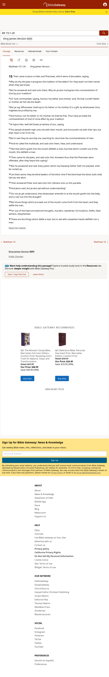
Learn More (38, 274)
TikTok (38, 639)
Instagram (40, 631)
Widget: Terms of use (45, 567)
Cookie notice (41, 559)
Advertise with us (43, 541)
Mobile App (40, 501)
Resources (19, 51)
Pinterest (39, 635)
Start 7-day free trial (17, 274)
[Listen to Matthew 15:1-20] (41, 60)
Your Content (52, 51)
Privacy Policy (57, 472)
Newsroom (40, 512)
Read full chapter (17, 227)
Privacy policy (42, 548)
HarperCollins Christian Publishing (52, 592)
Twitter (38, 643)
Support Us (40, 516)
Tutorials (39, 533)
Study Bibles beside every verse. (54, 11)
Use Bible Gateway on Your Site (50, 537)
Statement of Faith (44, 497)
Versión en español (44, 660)
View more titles (54, 389)
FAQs (37, 530)
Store (37, 505)
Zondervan (40, 610)
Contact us (40, 545)
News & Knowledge (44, 494)
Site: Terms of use (43, 563)
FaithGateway (41, 581)
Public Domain (16, 256)
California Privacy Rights (48, 552)
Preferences (41, 664)
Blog (37, 508)
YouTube (39, 646)
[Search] (103, 33)
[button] (105, 4)
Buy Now (27, 378)
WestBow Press (42, 607)
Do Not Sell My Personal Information (54, 556)
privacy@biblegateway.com (88, 472)
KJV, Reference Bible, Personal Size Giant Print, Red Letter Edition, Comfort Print (70, 353)
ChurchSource (42, 588)
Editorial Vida (41, 599)
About (38, 490)
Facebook (39, 628)
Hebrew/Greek (34, 51)
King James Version (19, 251)
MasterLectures (42, 614)
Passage (6, 51)
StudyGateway (42, 584)
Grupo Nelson (42, 595)
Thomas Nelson (42, 603)
